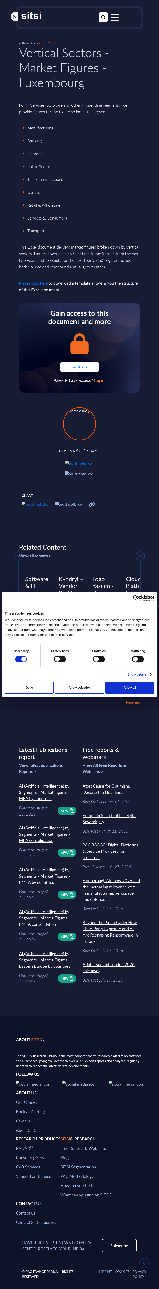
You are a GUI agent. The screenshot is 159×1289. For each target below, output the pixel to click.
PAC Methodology (77, 1176)
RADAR (24, 1148)
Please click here (33, 283)
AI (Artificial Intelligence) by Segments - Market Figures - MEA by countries (44, 792)
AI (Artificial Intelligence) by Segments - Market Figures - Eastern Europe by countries (44, 960)
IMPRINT (105, 1271)
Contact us (25, 1213)
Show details (136, 674)
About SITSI (27, 1130)
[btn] (18, 556)
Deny (29, 687)
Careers (23, 1121)
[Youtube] (126, 1083)
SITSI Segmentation (78, 1167)
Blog (64, 1157)
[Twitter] (33, 1083)
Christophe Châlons (79, 450)
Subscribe (119, 1246)
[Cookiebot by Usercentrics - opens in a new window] (136, 598)
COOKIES (122, 1271)
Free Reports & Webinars (83, 1148)
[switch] (60, 659)
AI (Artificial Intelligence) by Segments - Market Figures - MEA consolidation (44, 834)
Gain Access (79, 367)
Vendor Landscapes (33, 1176)
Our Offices (26, 1102)
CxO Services (28, 1167)
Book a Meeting (30, 1111)
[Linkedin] (79, 1083)
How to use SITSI (76, 1185)
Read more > (136, 702)
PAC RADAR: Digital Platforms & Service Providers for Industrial (110, 851)
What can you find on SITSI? (86, 1195)
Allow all (130, 687)
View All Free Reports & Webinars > (104, 768)
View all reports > (35, 556)
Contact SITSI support (36, 1222)
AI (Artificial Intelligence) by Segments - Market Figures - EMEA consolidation (44, 918)
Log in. (99, 380)
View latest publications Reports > (41, 768)
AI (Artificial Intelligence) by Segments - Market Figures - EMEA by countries (44, 876)
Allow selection (80, 687)
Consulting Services (34, 1157)
